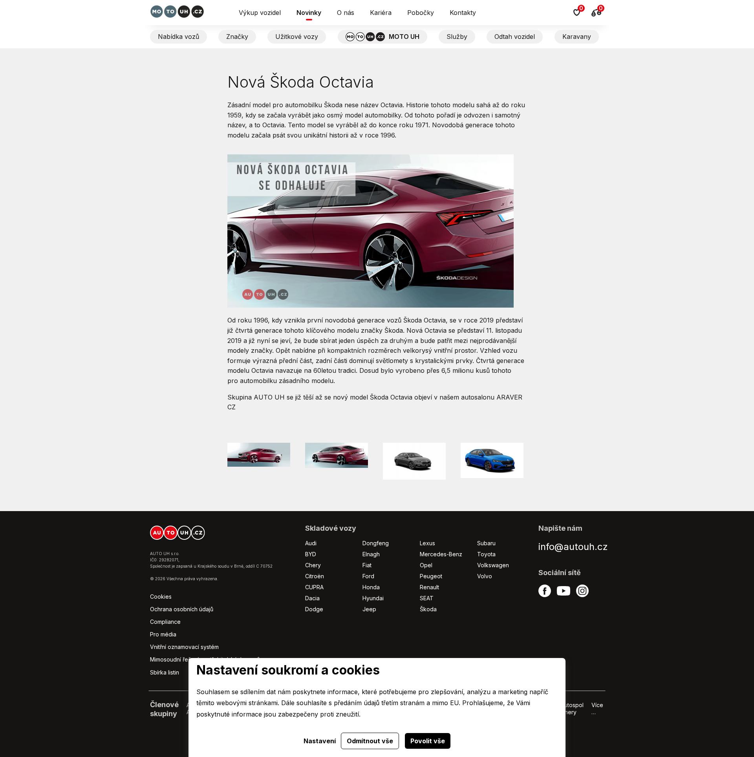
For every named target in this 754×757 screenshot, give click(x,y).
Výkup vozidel (260, 12)
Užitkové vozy (296, 36)
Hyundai (373, 598)
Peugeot (431, 576)
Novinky (308, 12)
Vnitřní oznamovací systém (184, 646)
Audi (311, 543)
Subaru (486, 543)
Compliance (165, 621)
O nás (345, 12)
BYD (310, 554)
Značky (237, 36)
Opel (426, 565)
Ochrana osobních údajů (181, 609)
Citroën (314, 576)
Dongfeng (375, 543)
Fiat (367, 565)
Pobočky (420, 12)
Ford (368, 576)
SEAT (427, 598)
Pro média (163, 634)
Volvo (484, 576)
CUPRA (314, 587)
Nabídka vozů (178, 36)
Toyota (486, 554)
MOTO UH (404, 36)
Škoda (428, 609)
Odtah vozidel (514, 36)
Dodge (314, 609)
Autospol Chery (572, 708)
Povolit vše (427, 741)
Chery (313, 565)
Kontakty (463, 12)
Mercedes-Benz (441, 554)
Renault (429, 587)
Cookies (161, 596)
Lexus (427, 543)
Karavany (576, 36)
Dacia (312, 598)
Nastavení (320, 741)
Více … (597, 708)
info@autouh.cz (573, 546)
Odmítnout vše (370, 741)
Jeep (369, 609)
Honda (371, 587)
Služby (457, 36)
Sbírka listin (164, 672)
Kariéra (381, 12)
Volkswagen (493, 565)
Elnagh (371, 554)
